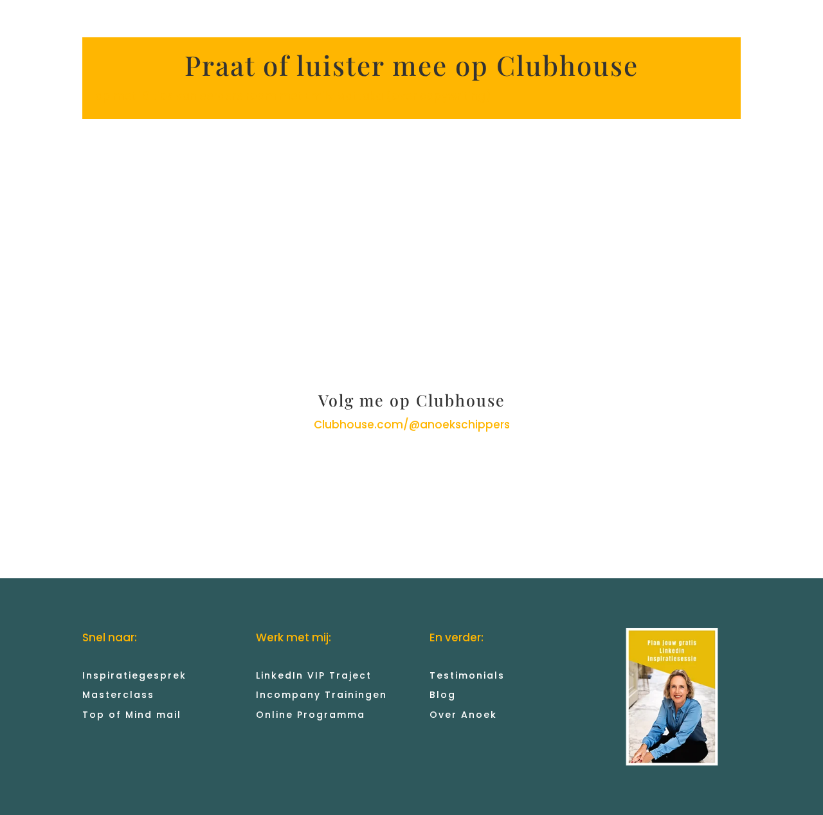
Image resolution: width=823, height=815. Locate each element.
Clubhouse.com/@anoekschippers (412, 424)
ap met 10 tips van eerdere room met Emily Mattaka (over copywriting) (293, 96)
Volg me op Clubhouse (411, 399)
